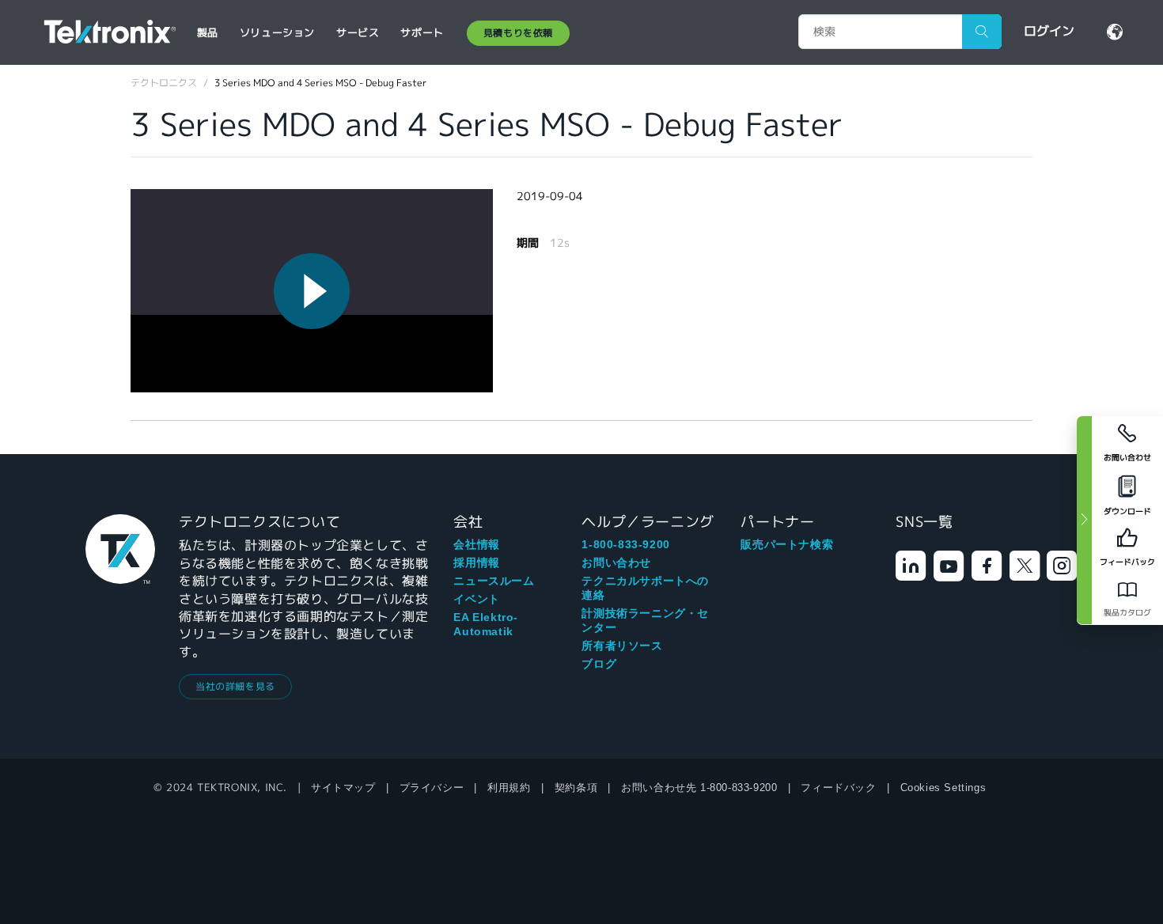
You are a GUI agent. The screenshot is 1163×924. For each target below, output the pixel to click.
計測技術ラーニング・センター (645, 620)
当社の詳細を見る (235, 686)
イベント (476, 599)
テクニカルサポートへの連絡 (645, 587)
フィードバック (838, 787)
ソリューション (277, 32)
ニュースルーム (493, 580)
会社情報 (476, 544)
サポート (421, 32)
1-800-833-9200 (625, 544)
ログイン (1049, 31)
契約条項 (576, 787)
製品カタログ (1127, 613)
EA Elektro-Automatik (485, 624)
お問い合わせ (616, 562)
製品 (207, 32)
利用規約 (508, 787)
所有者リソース (622, 645)
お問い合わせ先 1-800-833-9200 (699, 787)
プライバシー (432, 787)
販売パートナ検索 (787, 544)
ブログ (599, 663)
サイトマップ (343, 787)
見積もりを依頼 (518, 33)
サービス (357, 32)
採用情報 (476, 562)
